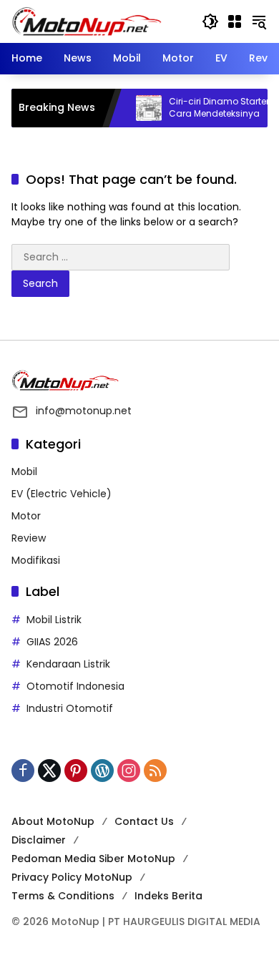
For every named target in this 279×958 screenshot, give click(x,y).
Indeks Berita (168, 896)
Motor (26, 516)
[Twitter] (49, 770)
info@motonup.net (84, 411)
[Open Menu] (234, 21)
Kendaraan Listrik (68, 664)
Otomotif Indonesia (75, 686)
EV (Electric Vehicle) (61, 494)
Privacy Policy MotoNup (71, 877)
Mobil (24, 471)
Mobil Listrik (54, 619)
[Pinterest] (75, 770)
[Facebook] (22, 770)
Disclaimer (38, 840)
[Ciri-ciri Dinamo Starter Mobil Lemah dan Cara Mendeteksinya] (142, 108)
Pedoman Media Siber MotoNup (93, 858)
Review (28, 538)
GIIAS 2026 (52, 642)
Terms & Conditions (62, 896)
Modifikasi (35, 560)
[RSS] (155, 770)
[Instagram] (128, 770)
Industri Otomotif (69, 708)
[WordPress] (102, 770)
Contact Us (144, 821)
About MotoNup (52, 821)
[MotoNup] (86, 21)
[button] (210, 21)
